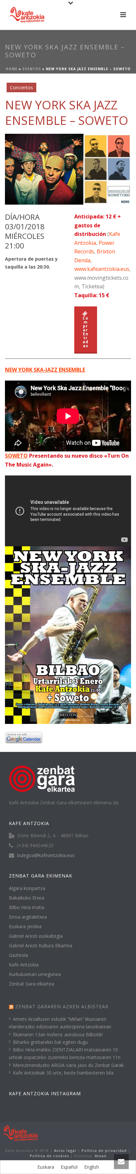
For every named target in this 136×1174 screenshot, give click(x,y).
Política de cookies (49, 1155)
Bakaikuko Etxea (26, 898)
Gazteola (18, 955)
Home (11, 69)
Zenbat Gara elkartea (31, 984)
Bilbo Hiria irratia (26, 907)
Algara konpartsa (27, 888)
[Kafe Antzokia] (20, 1133)
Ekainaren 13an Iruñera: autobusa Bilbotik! (58, 1034)
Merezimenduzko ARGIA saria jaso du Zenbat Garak (68, 1065)
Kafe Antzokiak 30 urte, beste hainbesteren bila (63, 1073)
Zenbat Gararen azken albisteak (62, 1006)
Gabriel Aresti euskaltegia (36, 936)
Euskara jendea (25, 927)
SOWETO (16, 455)
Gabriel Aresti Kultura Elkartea (40, 946)
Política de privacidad (104, 1150)
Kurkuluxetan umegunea (35, 974)
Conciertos (21, 87)
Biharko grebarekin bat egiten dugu (50, 1042)
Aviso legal (65, 1150)
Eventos (31, 69)
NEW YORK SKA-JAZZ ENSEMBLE (45, 369)
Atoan (101, 1155)
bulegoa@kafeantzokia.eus (46, 855)
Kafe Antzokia (24, 965)
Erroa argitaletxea (28, 917)
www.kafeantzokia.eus (101, 268)
